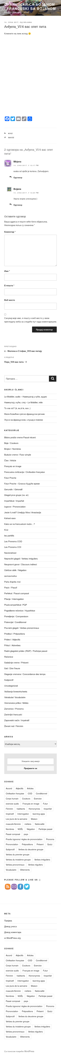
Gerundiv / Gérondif (13, 489)
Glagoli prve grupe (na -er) (16, 494)
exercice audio (12, 803)
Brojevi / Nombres (12, 448)
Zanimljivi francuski (13, 714)
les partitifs (9, 535)
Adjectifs (19, 788)
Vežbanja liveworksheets (15, 691)
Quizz (11, 137)
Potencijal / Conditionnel (15, 622)
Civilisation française (15, 793)
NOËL (20, 829)
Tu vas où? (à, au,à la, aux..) (17, 408)
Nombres (10, 829)
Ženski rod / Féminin (13, 726)
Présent (40, 844)
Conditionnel (41, 793)
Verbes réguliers (35, 864)
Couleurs (26, 798)
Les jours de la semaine (16, 818)
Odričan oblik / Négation (15, 570)
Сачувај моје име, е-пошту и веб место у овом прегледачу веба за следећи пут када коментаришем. (30, 320)
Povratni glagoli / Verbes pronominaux (21, 627)
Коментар (10, 231)
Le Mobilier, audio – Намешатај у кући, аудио (25, 396)
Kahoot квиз (10, 518)
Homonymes (34, 808)
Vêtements (25, 869)
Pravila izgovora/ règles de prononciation (24, 839)
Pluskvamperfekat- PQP (15, 604)
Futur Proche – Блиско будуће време (22, 483)
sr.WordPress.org (12, 937)
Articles (30, 788)
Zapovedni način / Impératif (16, 720)
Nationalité (39, 824)
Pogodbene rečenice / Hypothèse (19, 610)
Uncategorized (11, 685)
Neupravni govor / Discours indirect (20, 564)
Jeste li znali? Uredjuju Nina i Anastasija (22, 512)
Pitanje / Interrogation (14, 598)
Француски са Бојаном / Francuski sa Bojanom (30, 6)
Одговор (17, 177)
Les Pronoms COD (13, 541)
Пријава (8, 920)
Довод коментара (12, 932)
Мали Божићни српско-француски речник (24, 413)
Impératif (10, 813)
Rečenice (8, 656)
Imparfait (48, 808)
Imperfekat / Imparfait (14, 500)
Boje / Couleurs (11, 443)
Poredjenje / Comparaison (16, 616)
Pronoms (50, 839)
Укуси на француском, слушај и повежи (23, 419)
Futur (45, 803)
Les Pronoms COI (12, 546)
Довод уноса (10, 926)
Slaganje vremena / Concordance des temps (25, 674)
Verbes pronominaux (15, 864)
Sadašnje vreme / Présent (16, 662)
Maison (34, 818)
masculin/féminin (13, 824)
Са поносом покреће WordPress (19, 1051)
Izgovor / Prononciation (15, 506)
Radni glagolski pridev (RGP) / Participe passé (25, 650)
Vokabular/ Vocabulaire (14, 697)
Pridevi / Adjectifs (12, 639)
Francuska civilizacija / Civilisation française (24, 471)
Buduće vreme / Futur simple (17, 454)
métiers (28, 824)
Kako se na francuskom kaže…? (19, 523)
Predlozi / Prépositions (14, 633)
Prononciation (12, 844)
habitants (21, 808)
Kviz (10, 133)
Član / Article (10, 460)
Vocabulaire (11, 869)
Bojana (28, 22)
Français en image (12, 466)
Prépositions (27, 844)
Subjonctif (8, 679)
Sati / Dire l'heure (12, 668)
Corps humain (12, 798)
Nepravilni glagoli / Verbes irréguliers (21, 558)
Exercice (38, 798)
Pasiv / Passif (10, 587)
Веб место (9, 300)
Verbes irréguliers (42, 859)
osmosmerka (10, 575)
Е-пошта (9, 285)
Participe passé (45, 829)
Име (7, 271)
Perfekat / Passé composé (16, 593)
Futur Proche (10, 477)
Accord (9, 788)
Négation (31, 829)
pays (26, 834)
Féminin (9, 808)
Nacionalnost (10, 552)
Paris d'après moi (12, 581)
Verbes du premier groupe (17, 854)
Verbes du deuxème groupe (30, 849)
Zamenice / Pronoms (14, 708)
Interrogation (23, 813)
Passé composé (13, 834)
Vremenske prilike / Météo (16, 702)
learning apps (39, 813)
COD (30, 793)
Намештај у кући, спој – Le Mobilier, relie (23, 402)
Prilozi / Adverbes (12, 645)
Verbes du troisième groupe (18, 859)
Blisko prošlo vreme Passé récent (20, 437)
